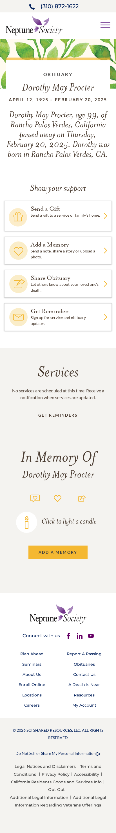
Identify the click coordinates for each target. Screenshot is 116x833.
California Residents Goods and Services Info (56, 781)
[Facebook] (68, 636)
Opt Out (56, 789)
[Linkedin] (79, 636)
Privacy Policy (56, 774)
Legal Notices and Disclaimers (45, 766)
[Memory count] (35, 497)
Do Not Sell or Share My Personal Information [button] (55, 753)
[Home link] (34, 25)
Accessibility (86, 774)
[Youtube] (91, 636)
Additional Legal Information (39, 797)
